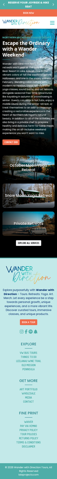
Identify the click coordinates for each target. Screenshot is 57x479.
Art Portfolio (28, 389)
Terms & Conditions (28, 442)
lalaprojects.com (28, 474)
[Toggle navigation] (52, 23)
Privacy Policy (28, 430)
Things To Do (28, 357)
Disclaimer (28, 446)
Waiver (28, 421)
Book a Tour (28, 322)
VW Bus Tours (28, 352)
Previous (3, 4)
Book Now (28, 12)
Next (53, 4)
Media (28, 397)
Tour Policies (28, 434)
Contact (28, 401)
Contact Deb (11, 142)
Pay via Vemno (28, 426)
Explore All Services (28, 243)
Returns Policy (28, 438)
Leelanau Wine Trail (28, 361)
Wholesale (28, 393)
